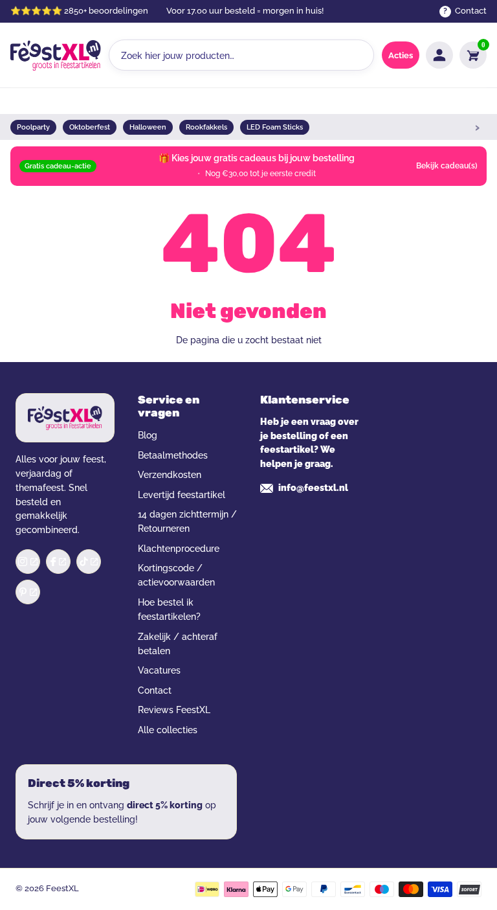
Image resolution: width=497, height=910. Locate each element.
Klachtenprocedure (178, 548)
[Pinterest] (28, 592)
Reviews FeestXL (174, 710)
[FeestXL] (55, 55)
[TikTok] (88, 561)
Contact (154, 690)
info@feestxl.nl (313, 488)
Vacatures (159, 670)
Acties (400, 55)
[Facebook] (58, 561)
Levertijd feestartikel (181, 495)
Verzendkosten (169, 475)
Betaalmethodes (173, 455)
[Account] (439, 55)
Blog (147, 435)
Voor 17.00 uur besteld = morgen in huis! (245, 11)
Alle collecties (167, 730)
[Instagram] (28, 561)
